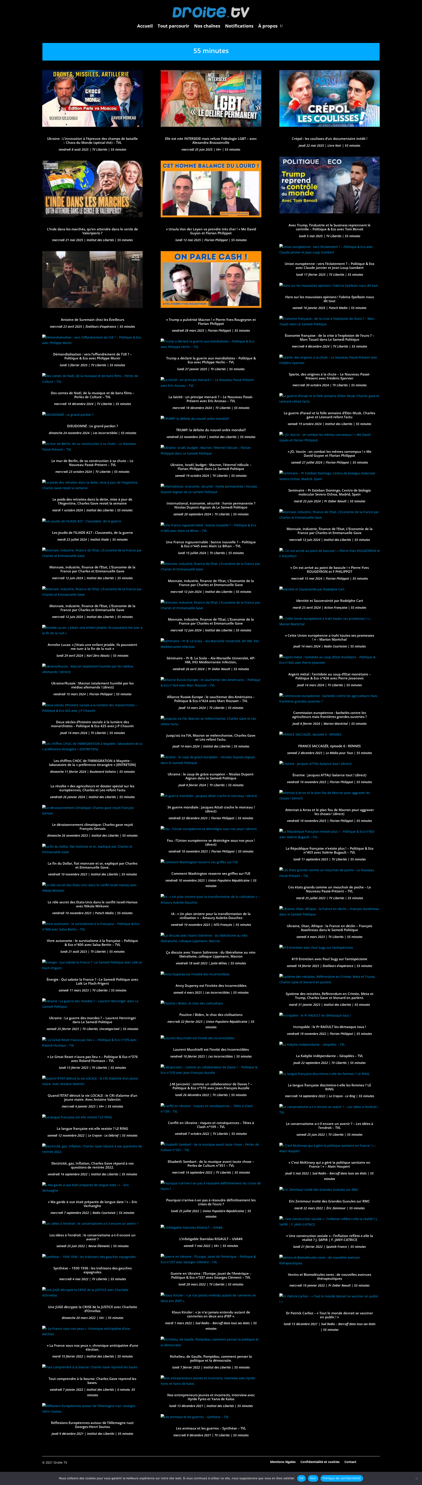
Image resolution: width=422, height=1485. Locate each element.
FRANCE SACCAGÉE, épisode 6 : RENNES (329, 746)
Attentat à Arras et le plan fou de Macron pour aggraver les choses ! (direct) (329, 812)
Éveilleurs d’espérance (100, 326)
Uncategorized (109, 1029)
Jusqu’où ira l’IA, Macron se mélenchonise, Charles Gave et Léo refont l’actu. (210, 737)
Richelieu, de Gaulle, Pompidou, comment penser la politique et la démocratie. (211, 1358)
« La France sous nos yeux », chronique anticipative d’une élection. (92, 1347)
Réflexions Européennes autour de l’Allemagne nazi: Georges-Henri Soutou (92, 1424)
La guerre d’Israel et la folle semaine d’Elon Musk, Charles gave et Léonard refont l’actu (329, 415)
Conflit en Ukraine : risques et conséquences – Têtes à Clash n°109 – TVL (211, 1125)
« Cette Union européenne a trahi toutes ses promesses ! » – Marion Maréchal (329, 637)
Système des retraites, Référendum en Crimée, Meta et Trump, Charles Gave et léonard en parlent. (329, 995)
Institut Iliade (99, 539)
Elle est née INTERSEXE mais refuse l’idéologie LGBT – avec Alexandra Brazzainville (211, 140)
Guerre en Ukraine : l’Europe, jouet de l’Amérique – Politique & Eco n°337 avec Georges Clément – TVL (211, 1275)
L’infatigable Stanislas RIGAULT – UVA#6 (211, 1239)
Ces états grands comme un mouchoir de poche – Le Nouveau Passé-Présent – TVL (329, 889)
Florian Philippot (101, 694)
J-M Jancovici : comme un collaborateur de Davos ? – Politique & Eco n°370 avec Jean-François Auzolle (211, 1086)
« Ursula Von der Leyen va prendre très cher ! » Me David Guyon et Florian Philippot (211, 231)
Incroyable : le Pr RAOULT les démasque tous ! (329, 1027)
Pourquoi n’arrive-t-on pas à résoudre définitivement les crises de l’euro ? (211, 1202)
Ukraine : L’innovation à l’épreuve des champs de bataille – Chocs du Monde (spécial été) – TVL (92, 140)
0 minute (123, 1389)
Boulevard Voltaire (103, 771)
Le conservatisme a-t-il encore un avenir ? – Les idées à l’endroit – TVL (329, 1125)
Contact (350, 1461)
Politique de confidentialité (342, 1478)
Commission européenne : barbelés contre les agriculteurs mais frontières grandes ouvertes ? (329, 714)
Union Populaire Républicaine (228, 880)
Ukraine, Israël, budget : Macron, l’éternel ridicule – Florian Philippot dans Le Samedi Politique (210, 466)
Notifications (239, 26)
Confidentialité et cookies (320, 1461)
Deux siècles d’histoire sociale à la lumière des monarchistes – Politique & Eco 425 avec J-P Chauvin (92, 724)
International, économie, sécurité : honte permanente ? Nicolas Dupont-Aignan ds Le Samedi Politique (211, 505)
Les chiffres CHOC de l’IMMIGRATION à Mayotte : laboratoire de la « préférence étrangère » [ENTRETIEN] (92, 762)
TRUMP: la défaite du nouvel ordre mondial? (211, 430)
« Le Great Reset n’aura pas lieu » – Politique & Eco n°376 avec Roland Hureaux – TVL (92, 1058)
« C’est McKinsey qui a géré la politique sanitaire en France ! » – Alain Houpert (329, 1164)
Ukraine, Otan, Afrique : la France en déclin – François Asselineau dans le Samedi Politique (329, 928)
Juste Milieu (219, 963)
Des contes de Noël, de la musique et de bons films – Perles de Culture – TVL (92, 395)
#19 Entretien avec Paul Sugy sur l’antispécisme (329, 959)
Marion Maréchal (336, 723)
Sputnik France (336, 1247)
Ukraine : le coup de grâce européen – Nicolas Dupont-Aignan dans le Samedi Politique (211, 776)
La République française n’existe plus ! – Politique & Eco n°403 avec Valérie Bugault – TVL (329, 850)
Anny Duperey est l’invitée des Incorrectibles (211, 985)
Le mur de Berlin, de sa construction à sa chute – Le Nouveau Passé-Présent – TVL (92, 463)
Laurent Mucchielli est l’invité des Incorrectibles (211, 1049)
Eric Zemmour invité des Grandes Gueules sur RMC (329, 1201)
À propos (268, 26)
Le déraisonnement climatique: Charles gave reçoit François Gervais (92, 826)
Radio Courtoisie (104, 1213)
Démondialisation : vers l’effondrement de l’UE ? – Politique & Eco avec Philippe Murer (92, 356)
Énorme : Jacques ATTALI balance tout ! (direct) (329, 775)
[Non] (416, 1478)
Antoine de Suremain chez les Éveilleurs (92, 319)
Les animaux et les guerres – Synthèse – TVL (211, 1428)
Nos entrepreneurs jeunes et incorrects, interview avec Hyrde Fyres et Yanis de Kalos (211, 1397)
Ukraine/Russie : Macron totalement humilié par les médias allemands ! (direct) (92, 685)
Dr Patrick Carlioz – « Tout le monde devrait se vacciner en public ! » (329, 1315)
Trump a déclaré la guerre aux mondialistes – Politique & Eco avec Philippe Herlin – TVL (211, 360)
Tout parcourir (173, 26)
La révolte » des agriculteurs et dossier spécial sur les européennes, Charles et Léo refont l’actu (92, 788)
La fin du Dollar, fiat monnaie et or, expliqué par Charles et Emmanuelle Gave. (92, 865)
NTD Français (223, 925)
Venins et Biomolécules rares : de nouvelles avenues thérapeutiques (329, 1276)
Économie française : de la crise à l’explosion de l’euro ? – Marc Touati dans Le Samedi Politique (329, 337)
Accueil (145, 26)
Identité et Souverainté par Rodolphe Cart (329, 600)
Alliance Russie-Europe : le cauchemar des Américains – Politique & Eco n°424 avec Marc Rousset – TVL (211, 699)
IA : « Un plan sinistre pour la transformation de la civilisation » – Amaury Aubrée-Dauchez (211, 916)
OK (301, 1478)
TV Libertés (99, 149)
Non (313, 1478)
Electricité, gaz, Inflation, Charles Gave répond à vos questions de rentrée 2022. (92, 1165)
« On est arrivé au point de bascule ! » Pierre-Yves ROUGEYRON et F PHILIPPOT (329, 569)
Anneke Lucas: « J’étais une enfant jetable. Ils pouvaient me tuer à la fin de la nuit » (92, 646)
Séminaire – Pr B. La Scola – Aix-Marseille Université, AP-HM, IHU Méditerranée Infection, (211, 660)
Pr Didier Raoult (219, 669)
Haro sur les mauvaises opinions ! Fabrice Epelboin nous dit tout (329, 299)
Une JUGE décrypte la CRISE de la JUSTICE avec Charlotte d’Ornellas (92, 1309)
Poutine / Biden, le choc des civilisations (210, 1014)
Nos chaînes (207, 26)
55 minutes (118, 149)
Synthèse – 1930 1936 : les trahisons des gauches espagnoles (92, 1270)
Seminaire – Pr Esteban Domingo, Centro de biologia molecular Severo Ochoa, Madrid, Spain (329, 492)
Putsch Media (104, 913)
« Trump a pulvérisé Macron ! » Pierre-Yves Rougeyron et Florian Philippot (211, 321)
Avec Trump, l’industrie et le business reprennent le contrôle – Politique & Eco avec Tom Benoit (330, 227)
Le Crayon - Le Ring (342, 1096)
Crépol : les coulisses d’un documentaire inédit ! (329, 138)
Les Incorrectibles (105, 433)
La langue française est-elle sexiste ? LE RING (92, 1128)
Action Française (335, 607)
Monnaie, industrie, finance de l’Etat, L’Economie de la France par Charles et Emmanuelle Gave (92, 569)
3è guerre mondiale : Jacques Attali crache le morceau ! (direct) (211, 809)
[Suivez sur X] (376, 1462)
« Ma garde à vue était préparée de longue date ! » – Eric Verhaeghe (92, 1204)
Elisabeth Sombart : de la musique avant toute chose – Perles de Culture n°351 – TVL (211, 1163)
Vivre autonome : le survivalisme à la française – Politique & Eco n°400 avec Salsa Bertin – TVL (92, 942)
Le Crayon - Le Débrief (103, 1135)
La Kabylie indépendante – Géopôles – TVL (329, 1056)
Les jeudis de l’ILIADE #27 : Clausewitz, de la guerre (92, 532)
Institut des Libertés (100, 240)
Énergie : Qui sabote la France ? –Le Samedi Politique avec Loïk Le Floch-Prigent (92, 981)
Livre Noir (334, 145)
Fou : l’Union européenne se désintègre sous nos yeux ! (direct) (211, 842)
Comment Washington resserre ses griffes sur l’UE (210, 873)
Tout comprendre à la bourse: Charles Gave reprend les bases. (92, 1380)
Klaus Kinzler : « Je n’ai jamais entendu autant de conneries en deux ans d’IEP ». (211, 1314)
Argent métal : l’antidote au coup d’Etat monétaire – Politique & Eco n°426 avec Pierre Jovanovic (329, 676)
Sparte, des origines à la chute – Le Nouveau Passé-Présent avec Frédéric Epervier (329, 376)
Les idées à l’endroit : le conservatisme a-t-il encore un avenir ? (92, 1237)
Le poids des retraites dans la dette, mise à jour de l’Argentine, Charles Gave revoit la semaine (92, 501)
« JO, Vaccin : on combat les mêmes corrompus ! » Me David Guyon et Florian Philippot (329, 453)
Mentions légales (283, 1461)
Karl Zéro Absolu (98, 655)
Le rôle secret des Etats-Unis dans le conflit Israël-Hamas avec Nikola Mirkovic (92, 904)
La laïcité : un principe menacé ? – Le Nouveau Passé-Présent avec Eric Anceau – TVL (211, 399)
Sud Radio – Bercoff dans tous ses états (222, 1323)
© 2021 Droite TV (54, 1462)
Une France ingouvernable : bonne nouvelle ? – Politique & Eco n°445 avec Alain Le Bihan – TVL (211, 544)
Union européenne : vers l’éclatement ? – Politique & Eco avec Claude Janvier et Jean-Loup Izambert (329, 265)
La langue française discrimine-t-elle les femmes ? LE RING (329, 1087)
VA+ (101, 1106)
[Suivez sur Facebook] (364, 1462)
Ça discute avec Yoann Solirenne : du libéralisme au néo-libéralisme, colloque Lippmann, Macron (211, 954)
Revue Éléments (99, 1246)
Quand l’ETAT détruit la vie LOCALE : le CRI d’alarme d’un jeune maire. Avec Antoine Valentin (92, 1097)
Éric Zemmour (336, 1208)
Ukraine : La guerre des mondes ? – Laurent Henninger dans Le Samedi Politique (92, 1020)
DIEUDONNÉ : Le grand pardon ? (92, 426)
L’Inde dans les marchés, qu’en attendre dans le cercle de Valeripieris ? (92, 231)
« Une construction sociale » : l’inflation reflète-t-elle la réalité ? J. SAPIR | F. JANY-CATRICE (329, 1237)
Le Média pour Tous (339, 753)
